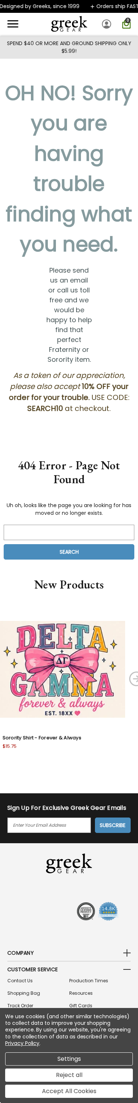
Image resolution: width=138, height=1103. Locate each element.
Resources (81, 993)
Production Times (88, 981)
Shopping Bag (23, 993)
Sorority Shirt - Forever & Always (42, 737)
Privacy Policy (22, 1043)
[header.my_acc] (107, 24)
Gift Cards (80, 1005)
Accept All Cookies (69, 1091)
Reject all (69, 1075)
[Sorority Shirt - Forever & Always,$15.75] (62, 669)
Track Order (20, 1005)
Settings (69, 1059)
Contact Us (20, 981)
